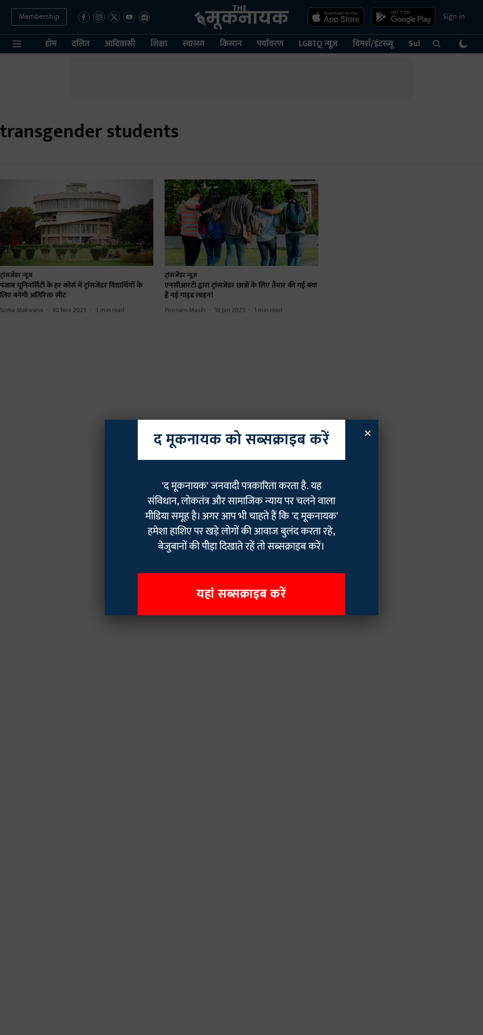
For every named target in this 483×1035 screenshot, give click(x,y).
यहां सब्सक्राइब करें (241, 594)
